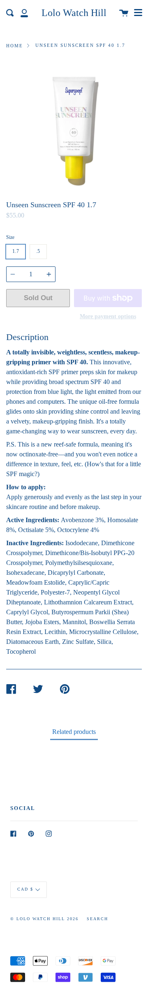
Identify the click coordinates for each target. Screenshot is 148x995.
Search (97, 918)
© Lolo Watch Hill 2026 (44, 918)
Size (10, 237)
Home (14, 45)
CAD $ (25, 889)
